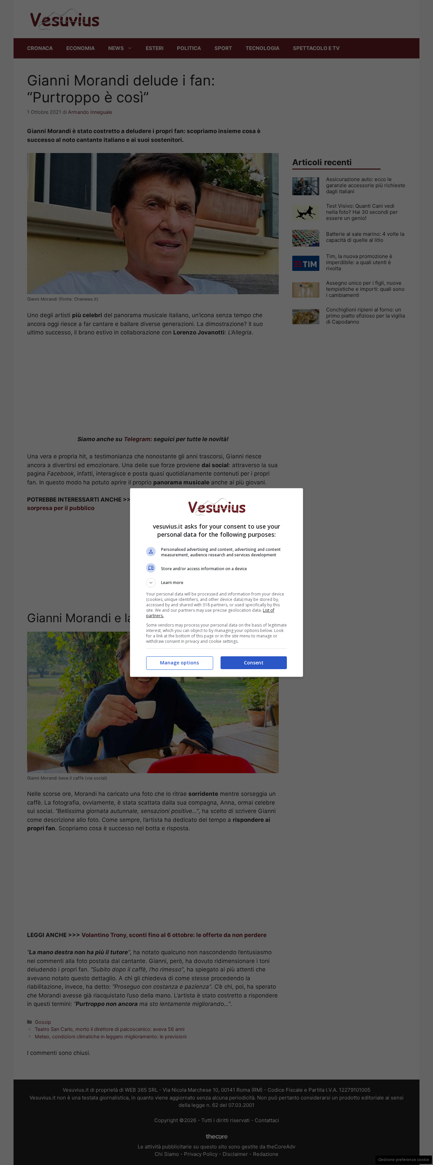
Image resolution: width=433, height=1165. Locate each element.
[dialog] (216, 582)
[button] (216, 582)
